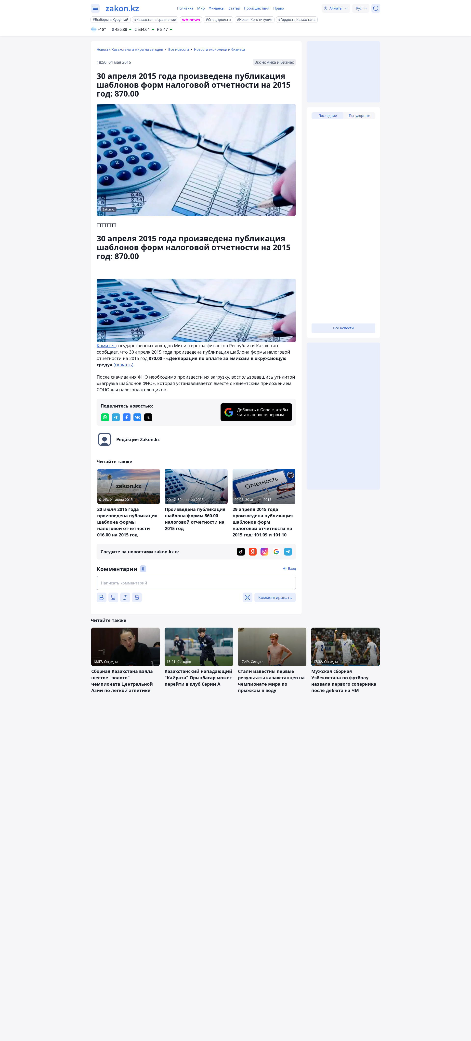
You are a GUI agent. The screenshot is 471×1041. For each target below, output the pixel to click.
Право (278, 8)
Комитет (106, 345)
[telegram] (115, 417)
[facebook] (126, 417)
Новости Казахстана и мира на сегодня (130, 49)
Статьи (234, 8)
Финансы (216, 8)
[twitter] (148, 417)
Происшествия (256, 8)
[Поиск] (375, 8)
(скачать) (123, 365)
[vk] (137, 417)
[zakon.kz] (122, 8)
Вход (292, 568)
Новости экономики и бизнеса (219, 49)
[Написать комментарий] (196, 583)
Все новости (178, 49)
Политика (185, 8)
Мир (201, 8)
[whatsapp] (105, 417)
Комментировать (275, 597)
